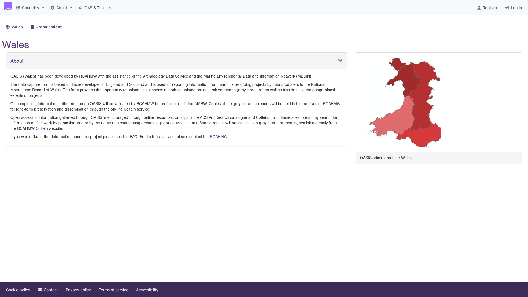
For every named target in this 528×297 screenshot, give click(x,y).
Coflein (130, 109)
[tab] (14, 27)
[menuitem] (29, 7)
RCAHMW (218, 136)
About (16, 61)
